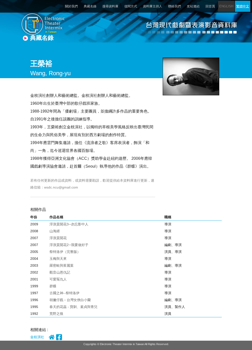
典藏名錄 (90, 6)
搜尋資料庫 (110, 6)
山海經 (54, 231)
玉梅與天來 (58, 259)
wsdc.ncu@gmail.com (61, 187)
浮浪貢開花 (58, 238)
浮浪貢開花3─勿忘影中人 (68, 224)
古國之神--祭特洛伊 (64, 293)
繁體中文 (242, 6)
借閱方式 (130, 6)
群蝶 (52, 286)
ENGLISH (226, 6)
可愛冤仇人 (58, 279)
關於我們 (71, 6)
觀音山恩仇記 (59, 272)
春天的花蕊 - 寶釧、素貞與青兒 (73, 307)
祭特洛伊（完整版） (64, 252)
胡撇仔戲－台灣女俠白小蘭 (70, 300)
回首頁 (210, 6)
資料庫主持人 (152, 6)
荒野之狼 (56, 314)
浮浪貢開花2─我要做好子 (68, 245)
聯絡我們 (174, 6)
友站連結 (193, 6)
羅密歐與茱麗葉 (61, 265)
